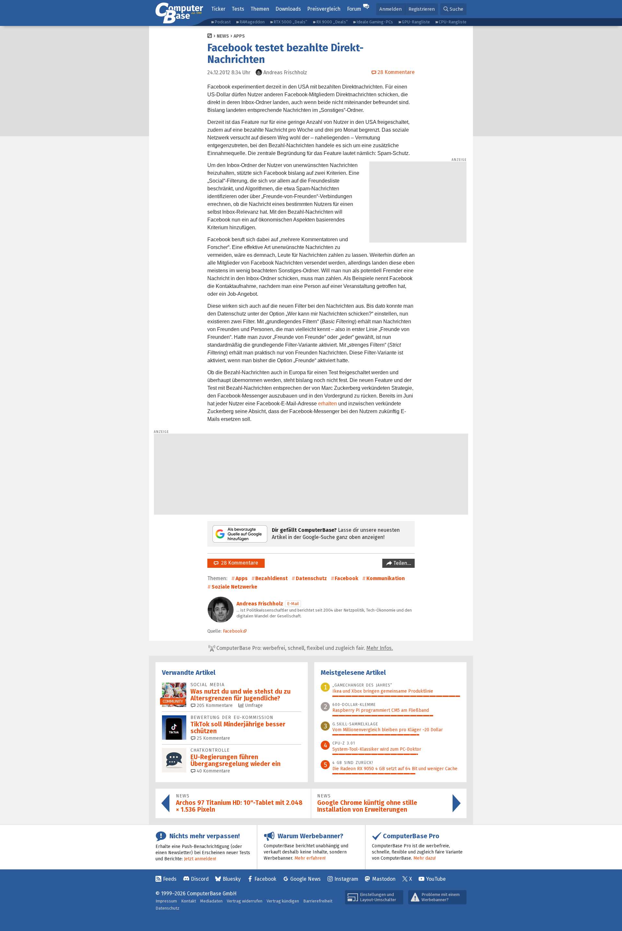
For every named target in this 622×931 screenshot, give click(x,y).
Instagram (346, 879)
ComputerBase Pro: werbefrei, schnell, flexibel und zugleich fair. (304, 648)
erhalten (327, 403)
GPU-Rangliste (416, 21)
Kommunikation (385, 578)
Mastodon (384, 879)
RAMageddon (252, 21)
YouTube (436, 879)
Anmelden (390, 9)
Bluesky (232, 879)
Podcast (222, 21)
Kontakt (188, 901)
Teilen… (401, 563)
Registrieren (422, 9)
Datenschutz (311, 578)
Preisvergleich (323, 9)
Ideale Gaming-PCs (374, 21)
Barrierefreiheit (317, 901)
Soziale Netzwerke (234, 587)
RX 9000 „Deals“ (332, 21)
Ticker (218, 9)
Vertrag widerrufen (244, 901)
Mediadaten (211, 901)
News (223, 36)
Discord (200, 879)
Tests (238, 9)
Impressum (166, 901)
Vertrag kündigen (283, 901)
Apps (239, 36)
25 (212, 738)
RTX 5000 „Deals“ (290, 21)
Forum (354, 9)
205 (214, 705)
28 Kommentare (238, 563)
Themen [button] (259, 9)
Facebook (346, 578)
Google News (305, 879)
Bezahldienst (271, 578)
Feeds (170, 879)
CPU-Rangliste (452, 21)
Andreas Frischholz (259, 604)
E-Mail (293, 603)
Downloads (288, 9)
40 (212, 771)
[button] (453, 9)
